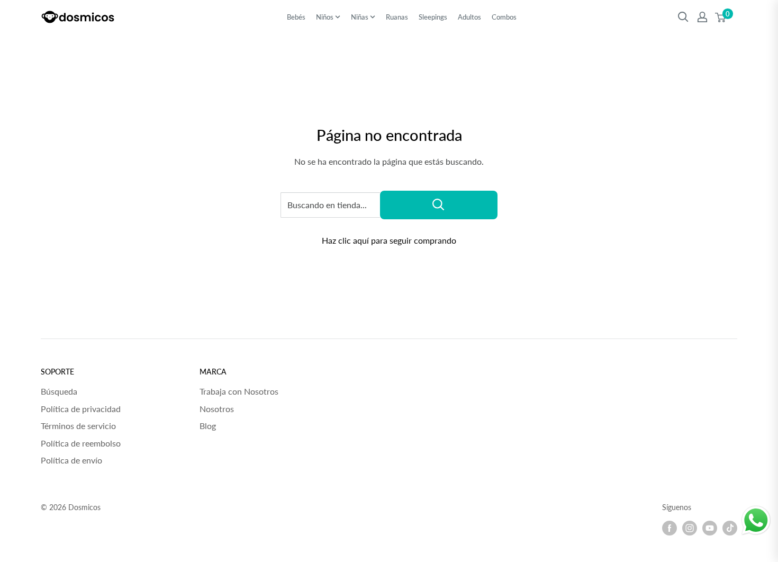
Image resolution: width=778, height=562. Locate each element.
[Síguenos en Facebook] (669, 528)
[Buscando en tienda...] (438, 205)
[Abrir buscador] (683, 17)
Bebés (296, 17)
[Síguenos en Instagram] (689, 528)
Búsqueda (59, 391)
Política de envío (71, 460)
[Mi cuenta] (702, 17)
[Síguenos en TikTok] (729, 528)
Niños (324, 17)
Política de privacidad (81, 409)
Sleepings (433, 17)
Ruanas (397, 17)
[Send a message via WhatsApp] (756, 520)
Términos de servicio (78, 426)
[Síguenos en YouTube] (709, 528)
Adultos (469, 17)
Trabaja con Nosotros (239, 391)
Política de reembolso (81, 443)
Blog (208, 426)
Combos (504, 17)
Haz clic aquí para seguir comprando (389, 240)
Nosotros (217, 409)
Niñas (359, 17)
